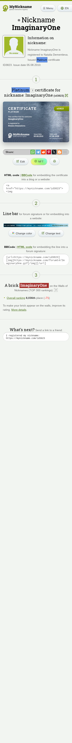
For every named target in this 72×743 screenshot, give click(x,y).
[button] (64, 8)
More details (18, 309)
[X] (54, 152)
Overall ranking (16, 297)
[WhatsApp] (32, 152)
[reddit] (43, 152)
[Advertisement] (36, 389)
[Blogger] (59, 152)
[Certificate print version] (55, 161)
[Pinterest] (48, 152)
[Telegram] (38, 152)
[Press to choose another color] (36, 225)
